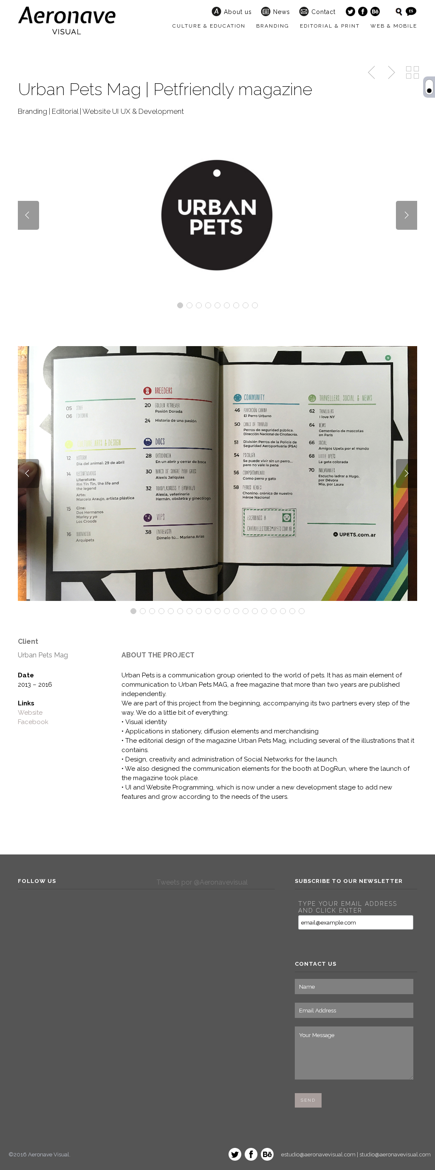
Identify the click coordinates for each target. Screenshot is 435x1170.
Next (406, 215)
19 (302, 611)
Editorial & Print (330, 26)
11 (227, 611)
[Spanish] (411, 11)
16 (274, 611)
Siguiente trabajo (390, 73)
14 (255, 611)
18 (292, 611)
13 (246, 611)
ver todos (412, 73)
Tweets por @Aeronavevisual (202, 882)
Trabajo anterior (372, 73)
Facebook (33, 722)
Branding (272, 26)
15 (264, 611)
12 (236, 611)
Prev (28, 215)
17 (283, 611)
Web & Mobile (393, 26)
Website (30, 712)
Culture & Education (209, 26)
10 (217, 611)
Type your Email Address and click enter (347, 907)
